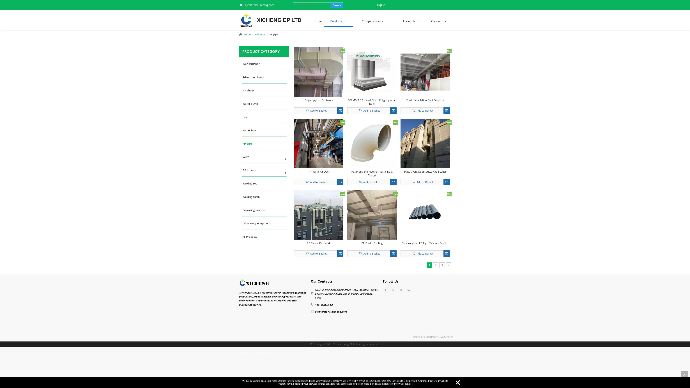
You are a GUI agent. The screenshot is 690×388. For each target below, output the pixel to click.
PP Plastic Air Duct (318, 171)
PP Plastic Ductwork (318, 243)
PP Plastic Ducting (372, 243)
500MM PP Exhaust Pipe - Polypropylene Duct (372, 101)
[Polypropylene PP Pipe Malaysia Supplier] (425, 214)
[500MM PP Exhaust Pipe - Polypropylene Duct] (372, 71)
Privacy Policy (445, 336)
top (684, 374)
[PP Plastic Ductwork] (318, 214)
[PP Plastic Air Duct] (318, 143)
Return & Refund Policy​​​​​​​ (425, 336)
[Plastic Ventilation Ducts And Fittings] (425, 143)
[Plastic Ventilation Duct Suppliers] (425, 71)
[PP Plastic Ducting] (372, 214)
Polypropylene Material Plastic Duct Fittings (372, 173)
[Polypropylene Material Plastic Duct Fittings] (372, 143)
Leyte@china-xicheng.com (259, 5)
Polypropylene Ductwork (318, 100)
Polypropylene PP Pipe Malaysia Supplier (425, 243)
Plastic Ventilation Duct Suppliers (425, 100)
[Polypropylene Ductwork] (318, 71)
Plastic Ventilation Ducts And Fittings (425, 171)
